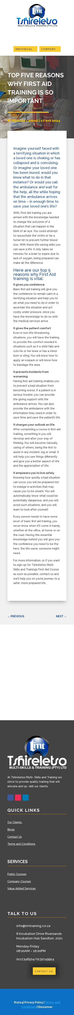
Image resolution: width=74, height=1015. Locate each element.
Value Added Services (21, 888)
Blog (10, 109)
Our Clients (14, 822)
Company (48, 49)
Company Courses (19, 881)
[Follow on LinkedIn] (26, 798)
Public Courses (16, 874)
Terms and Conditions (21, 843)
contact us (44, 971)
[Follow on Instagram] (18, 798)
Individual (24, 49)
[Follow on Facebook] (10, 798)
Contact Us (14, 836)
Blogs (11, 829)
